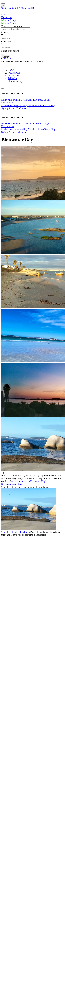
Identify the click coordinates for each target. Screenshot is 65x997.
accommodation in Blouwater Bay (28, 481)
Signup (5, 108)
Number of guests (10, 50)
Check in (5, 32)
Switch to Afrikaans (23, 99)
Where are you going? (12, 26)
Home (11, 69)
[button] (32, 64)
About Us (14, 108)
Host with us (7, 102)
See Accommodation (11, 484)
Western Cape (14, 72)
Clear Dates (7, 58)
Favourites (6, 17)
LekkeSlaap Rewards (12, 105)
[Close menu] (2, 88)
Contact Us (24, 108)
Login (47, 99)
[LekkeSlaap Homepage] (8, 20)
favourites (38, 99)
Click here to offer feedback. (15, 532)
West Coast (13, 75)
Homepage (7, 99)
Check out (6, 41)
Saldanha (12, 78)
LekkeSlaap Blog (46, 105)
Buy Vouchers (30, 105)
